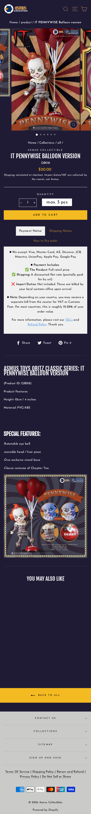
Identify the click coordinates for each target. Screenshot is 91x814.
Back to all (48, 695)
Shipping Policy (43, 771)
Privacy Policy (29, 776)
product (27, 22)
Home (14, 22)
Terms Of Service (17, 771)
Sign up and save (45, 758)
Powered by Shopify (45, 810)
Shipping (9, 175)
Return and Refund (70, 771)
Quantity (45, 194)
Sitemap (45, 744)
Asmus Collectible (45, 150)
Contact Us (45, 718)
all (59, 142)
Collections (46, 142)
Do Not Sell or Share (56, 776)
